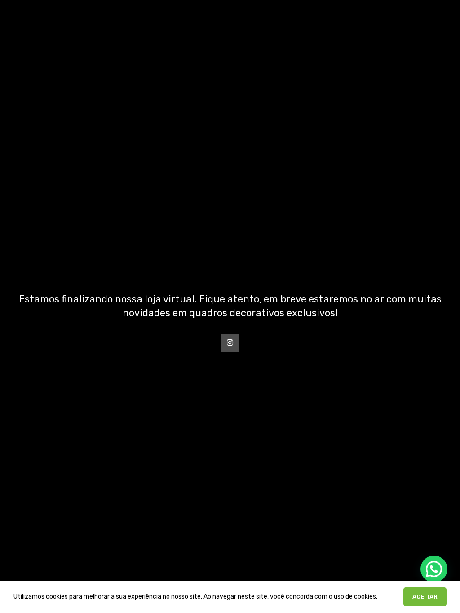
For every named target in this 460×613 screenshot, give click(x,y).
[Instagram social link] (230, 343)
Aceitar (425, 596)
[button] (433, 569)
